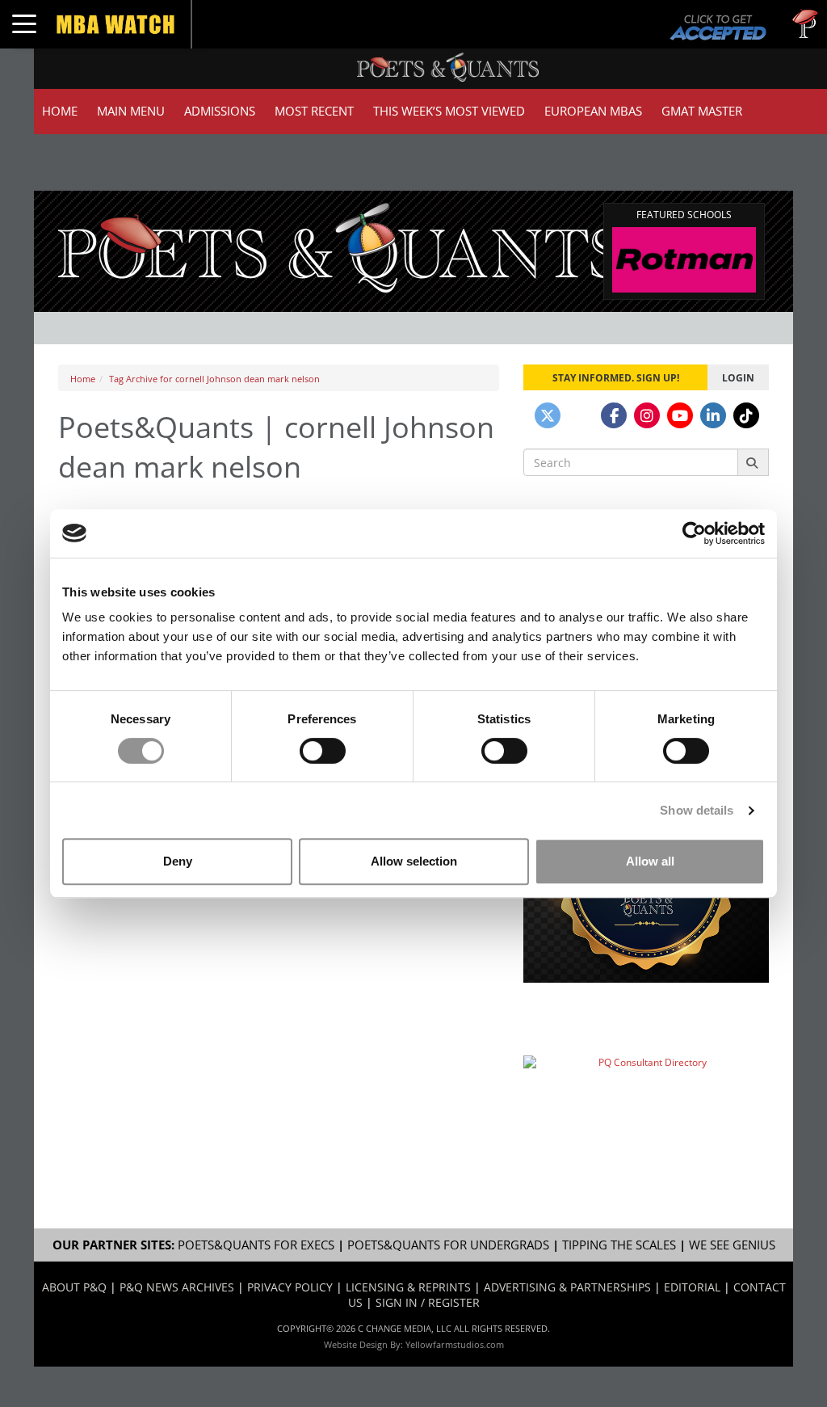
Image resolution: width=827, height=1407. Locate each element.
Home (60, 111)
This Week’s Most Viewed (449, 111)
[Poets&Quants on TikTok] (746, 415)
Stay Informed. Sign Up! (615, 377)
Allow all (650, 861)
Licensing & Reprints (408, 1287)
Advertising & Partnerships (567, 1287)
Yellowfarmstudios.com (454, 1344)
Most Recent (314, 111)
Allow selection (414, 861)
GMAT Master (701, 111)
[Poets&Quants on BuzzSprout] (581, 415)
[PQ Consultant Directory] (646, 1093)
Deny (177, 861)
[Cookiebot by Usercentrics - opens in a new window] (694, 533)
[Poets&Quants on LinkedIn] (713, 415)
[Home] (340, 246)
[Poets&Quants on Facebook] (614, 415)
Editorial (692, 1287)
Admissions (219, 111)
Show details (696, 810)
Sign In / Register (428, 1302)
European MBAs (593, 111)
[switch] (323, 751)
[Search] (753, 462)
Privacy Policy (290, 1287)
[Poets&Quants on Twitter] (547, 415)
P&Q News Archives (177, 1287)
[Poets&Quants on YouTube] (680, 415)
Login (738, 377)
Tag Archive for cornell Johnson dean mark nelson (214, 379)
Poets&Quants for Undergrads (448, 1244)
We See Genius (732, 1244)
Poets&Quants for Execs (256, 1244)
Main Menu (131, 111)
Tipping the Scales (619, 1244)
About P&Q (74, 1287)
